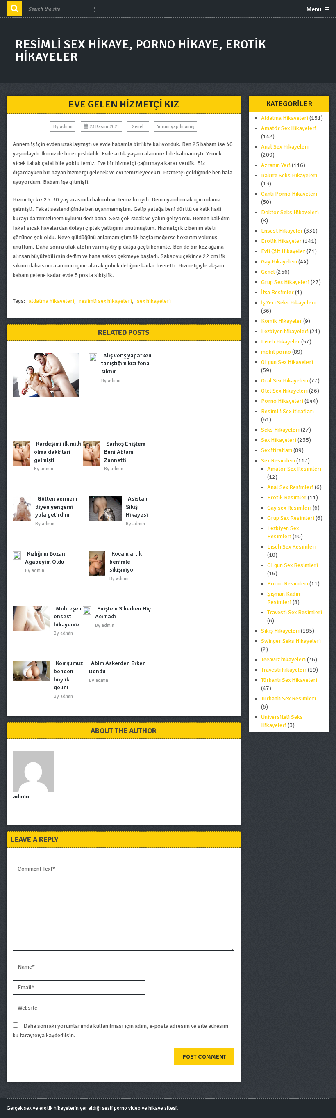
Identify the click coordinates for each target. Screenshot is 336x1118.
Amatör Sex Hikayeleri (288, 128)
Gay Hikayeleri (279, 261)
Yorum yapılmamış (175, 126)
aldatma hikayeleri (51, 300)
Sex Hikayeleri (278, 440)
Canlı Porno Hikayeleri (289, 193)
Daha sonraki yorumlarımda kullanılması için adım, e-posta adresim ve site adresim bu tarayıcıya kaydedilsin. (120, 1030)
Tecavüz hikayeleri (283, 659)
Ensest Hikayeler (282, 230)
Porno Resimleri (287, 583)
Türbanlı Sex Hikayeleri (289, 680)
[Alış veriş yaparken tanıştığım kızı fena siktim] (95, 357)
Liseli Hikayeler (280, 341)
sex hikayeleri (154, 300)
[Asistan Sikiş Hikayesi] (107, 508)
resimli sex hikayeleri (105, 300)
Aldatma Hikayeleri (284, 117)
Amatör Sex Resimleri (294, 468)
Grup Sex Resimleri (290, 517)
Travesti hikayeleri (283, 669)
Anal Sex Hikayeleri (285, 146)
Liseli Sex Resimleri (291, 546)
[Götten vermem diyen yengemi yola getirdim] (24, 508)
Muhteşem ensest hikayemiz (68, 616)
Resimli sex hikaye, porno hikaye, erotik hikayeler (140, 50)
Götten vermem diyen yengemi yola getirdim (56, 506)
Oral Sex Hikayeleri (284, 380)
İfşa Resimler (277, 292)
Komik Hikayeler (281, 321)
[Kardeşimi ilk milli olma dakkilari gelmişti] (23, 453)
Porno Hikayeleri (282, 401)
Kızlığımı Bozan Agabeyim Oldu (45, 557)
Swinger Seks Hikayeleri (291, 641)
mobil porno (276, 351)
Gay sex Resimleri (289, 507)
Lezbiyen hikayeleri (285, 331)
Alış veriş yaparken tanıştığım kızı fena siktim (126, 363)
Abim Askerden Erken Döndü (117, 667)
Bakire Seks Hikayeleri (289, 175)
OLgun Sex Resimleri (292, 565)
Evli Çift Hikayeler (283, 251)
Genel (137, 126)
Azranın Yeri (276, 165)
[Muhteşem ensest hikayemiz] (33, 618)
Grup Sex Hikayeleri (285, 282)
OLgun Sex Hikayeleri (287, 362)
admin (66, 126)
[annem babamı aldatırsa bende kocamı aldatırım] (47, 375)
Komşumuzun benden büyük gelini (71, 675)
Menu (313, 9)
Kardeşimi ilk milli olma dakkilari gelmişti (57, 451)
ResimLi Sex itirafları (287, 411)
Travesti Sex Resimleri (294, 612)
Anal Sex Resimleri (290, 487)
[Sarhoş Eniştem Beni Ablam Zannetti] (93, 453)
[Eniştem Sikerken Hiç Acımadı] (89, 612)
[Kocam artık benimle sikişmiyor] (99, 563)
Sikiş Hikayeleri (280, 630)
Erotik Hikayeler (281, 241)
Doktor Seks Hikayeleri (290, 212)
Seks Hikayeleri (280, 429)
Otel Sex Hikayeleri (284, 390)
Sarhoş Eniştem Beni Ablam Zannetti (124, 451)
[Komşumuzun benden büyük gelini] (33, 671)
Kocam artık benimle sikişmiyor (125, 561)
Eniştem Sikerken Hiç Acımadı (123, 612)
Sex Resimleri (278, 460)
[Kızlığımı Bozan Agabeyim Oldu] (19, 557)
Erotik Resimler (286, 497)
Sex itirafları (276, 450)
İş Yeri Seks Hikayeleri (288, 302)
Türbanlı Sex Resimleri (288, 698)
